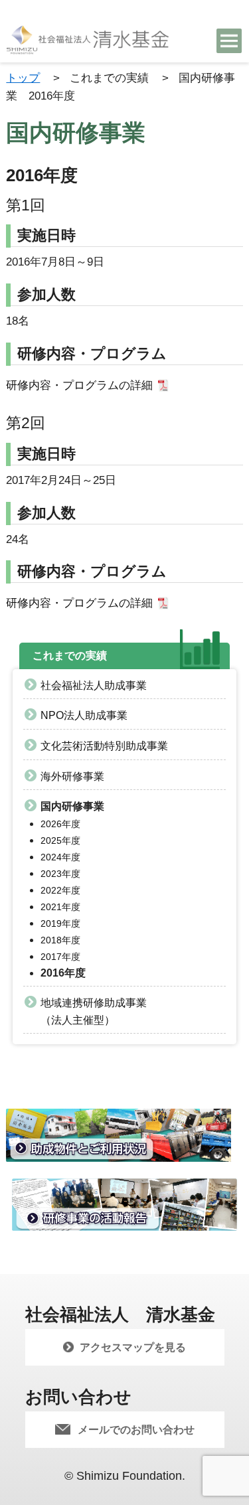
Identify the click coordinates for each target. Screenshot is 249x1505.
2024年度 (60, 857)
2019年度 (60, 923)
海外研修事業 (72, 776)
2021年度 (60, 907)
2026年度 (60, 824)
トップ (23, 78)
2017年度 (60, 956)
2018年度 (60, 940)
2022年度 (60, 890)
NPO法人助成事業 (84, 715)
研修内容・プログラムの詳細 (79, 385)
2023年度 (60, 873)
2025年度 (60, 840)
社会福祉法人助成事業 (94, 685)
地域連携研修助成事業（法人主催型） (94, 1011)
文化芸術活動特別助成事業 (104, 746)
